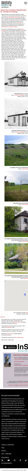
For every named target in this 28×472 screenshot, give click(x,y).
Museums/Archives (18, 365)
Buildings (26, 365)
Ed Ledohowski (8, 327)
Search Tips (11, 385)
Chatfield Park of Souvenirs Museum (9, 26)
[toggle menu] (25, 2)
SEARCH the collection (19, 361)
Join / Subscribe (6, 454)
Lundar (19, 22)
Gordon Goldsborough (18, 337)
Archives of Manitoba (19, 95)
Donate (3, 451)
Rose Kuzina (8, 333)
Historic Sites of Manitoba (8, 10)
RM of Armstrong (12, 12)
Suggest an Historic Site (20, 385)
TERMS (25, 470)
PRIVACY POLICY (20, 470)
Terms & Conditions (7, 445)
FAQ (27, 385)
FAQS (2, 448)
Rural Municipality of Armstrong (13, 17)
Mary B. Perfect (16, 322)
